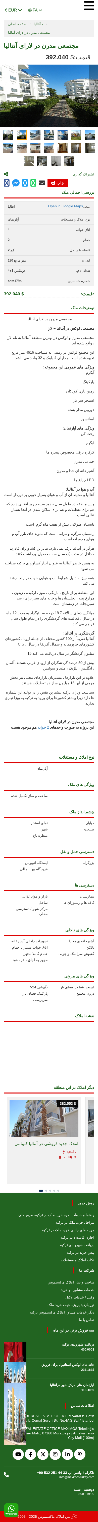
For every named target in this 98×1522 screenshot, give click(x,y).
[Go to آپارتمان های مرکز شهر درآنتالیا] (15, 1389)
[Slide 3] (50, 1191)
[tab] (8, 135)
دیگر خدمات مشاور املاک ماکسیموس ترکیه (62, 1312)
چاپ (60, 183)
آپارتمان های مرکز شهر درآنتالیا (72, 1385)
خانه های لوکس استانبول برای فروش (67, 1365)
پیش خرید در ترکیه (80, 1252)
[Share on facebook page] (16, 183)
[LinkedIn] (67, 1454)
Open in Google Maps (65, 206)
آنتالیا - (38, 24)
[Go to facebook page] (7, 183)
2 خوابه (43, 727)
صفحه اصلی (17, 24)
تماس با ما (86, 1320)
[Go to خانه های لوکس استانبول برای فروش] (15, 1368)
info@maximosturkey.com (76, 1477)
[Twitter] (42, 1454)
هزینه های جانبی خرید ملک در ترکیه (68, 1230)
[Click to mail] (42, 183)
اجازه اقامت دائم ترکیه (77, 1237)
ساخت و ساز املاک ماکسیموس (71, 1282)
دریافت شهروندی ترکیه (77, 1245)
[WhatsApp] (11, 1510)
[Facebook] (30, 1454)
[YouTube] (18, 1454)
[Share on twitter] (25, 183)
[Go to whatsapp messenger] (33, 183)
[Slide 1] (41, 1191)
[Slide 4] (54, 1191)
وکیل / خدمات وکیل (79, 1297)
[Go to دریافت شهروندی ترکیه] (15, 1348)
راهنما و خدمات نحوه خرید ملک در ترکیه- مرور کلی (56, 1215)
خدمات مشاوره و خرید (77, 1290)
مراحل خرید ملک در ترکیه (75, 1222)
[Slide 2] (46, 1191)
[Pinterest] (79, 1454)
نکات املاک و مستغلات (77, 1260)
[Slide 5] (58, 1191)
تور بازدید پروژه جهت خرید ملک (70, 1305)
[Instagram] (55, 1454)
